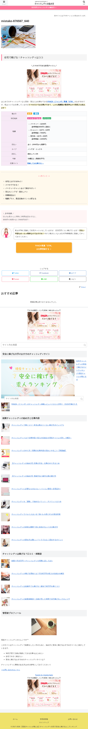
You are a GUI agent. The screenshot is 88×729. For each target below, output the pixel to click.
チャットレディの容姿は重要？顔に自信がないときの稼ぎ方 (34, 527)
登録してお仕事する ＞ (35, 163)
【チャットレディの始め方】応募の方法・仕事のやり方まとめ (35, 463)
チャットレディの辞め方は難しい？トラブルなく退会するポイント (37, 540)
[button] (85, 345)
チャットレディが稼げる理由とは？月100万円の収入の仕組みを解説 (37, 573)
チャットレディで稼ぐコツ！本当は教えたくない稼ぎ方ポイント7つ (37, 425)
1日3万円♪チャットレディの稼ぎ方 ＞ (44, 7)
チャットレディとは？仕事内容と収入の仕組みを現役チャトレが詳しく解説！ (41, 438)
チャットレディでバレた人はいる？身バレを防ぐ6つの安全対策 (35, 514)
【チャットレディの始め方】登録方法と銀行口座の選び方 (33, 476)
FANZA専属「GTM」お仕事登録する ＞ (44, 247)
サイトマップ (44, 722)
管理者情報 (44, 719)
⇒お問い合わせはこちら (10, 670)
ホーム (15, 719)
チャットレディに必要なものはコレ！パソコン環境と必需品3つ (35, 489)
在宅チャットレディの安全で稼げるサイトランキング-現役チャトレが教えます (81, 370)
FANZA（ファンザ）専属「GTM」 (61, 102)
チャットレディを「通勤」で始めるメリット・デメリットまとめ (36, 501)
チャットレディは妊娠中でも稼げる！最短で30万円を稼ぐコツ (35, 586)
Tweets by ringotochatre (44, 675)
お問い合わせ (73, 719)
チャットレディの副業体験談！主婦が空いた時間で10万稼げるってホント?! (40, 599)
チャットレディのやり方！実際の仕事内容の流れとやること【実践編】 (38, 450)
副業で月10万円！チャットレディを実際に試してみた (32, 561)
